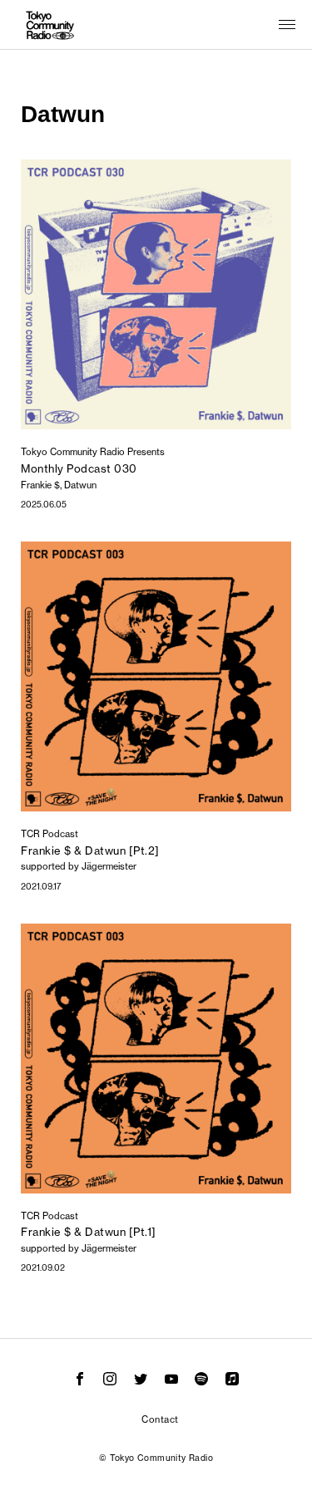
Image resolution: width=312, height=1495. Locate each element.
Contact (159, 1419)
